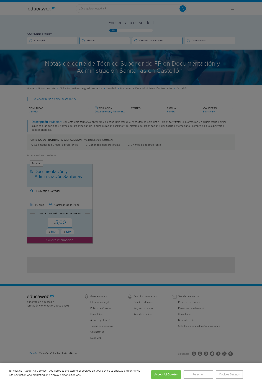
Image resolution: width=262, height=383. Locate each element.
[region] (131, 373)
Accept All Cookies (166, 374)
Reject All (198, 374)
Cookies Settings (229, 374)
